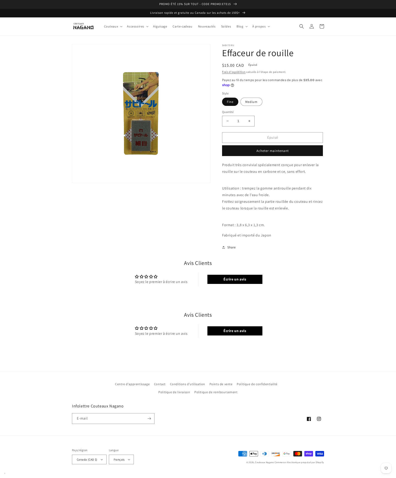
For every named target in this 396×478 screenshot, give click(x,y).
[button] (112, 26)
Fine (230, 102)
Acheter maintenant (272, 150)
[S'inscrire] (149, 418)
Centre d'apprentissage (132, 384)
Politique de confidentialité (257, 384)
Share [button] (231, 247)
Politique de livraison (174, 392)
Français (119, 460)
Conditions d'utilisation (187, 384)
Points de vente (221, 384)
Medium (251, 102)
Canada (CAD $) (87, 460)
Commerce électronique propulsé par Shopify (299, 462)
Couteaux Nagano (264, 462)
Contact (160, 384)
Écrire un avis (234, 279)
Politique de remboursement (216, 392)
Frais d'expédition (234, 72)
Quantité (228, 112)
